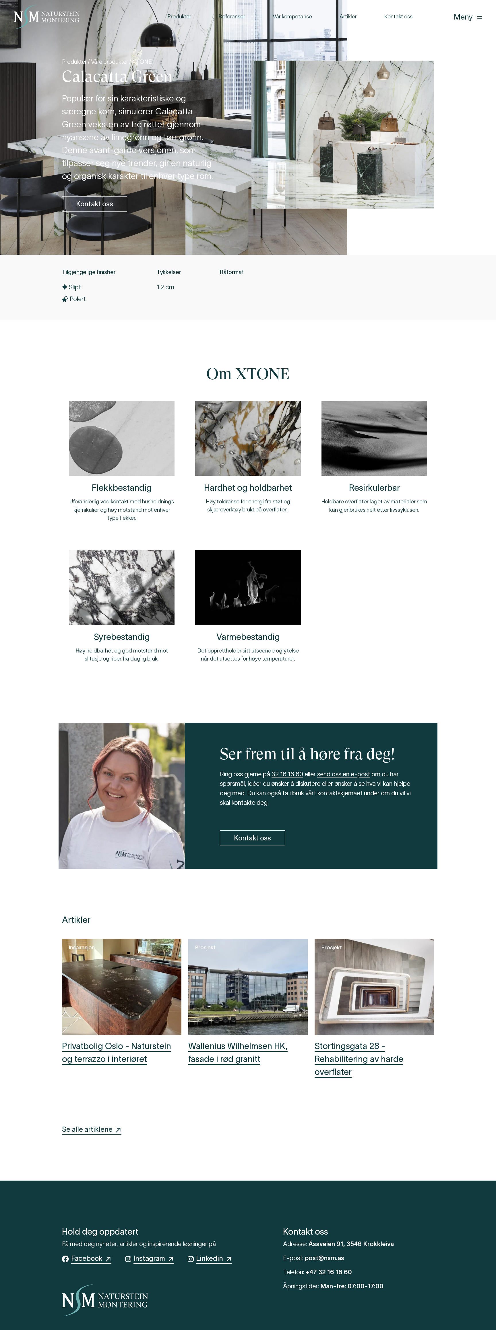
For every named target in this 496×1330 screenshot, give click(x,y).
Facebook (88, 1258)
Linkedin (211, 1258)
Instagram (150, 1258)
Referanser (232, 17)
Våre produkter (109, 62)
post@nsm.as (324, 1257)
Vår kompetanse (292, 17)
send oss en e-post (343, 774)
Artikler (348, 17)
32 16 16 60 (287, 774)
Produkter (179, 17)
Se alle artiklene (88, 1129)
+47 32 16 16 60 (329, 1272)
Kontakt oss (398, 17)
